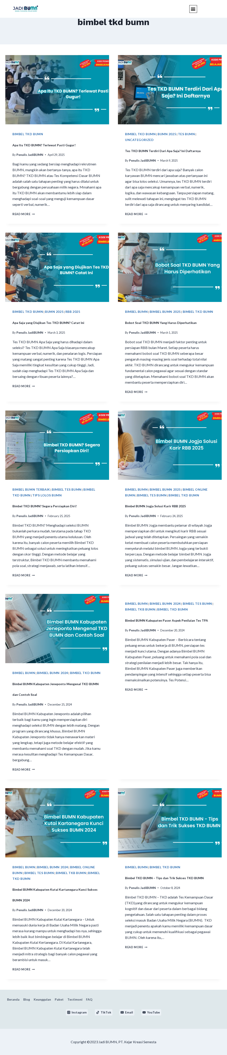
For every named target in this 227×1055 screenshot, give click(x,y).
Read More (23, 214)
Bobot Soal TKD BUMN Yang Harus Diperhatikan (161, 323)
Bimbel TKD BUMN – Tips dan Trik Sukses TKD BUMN (164, 878)
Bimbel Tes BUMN (66, 489)
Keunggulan (42, 999)
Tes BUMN (186, 134)
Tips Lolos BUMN (47, 495)
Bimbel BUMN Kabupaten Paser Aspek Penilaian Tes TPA (166, 620)
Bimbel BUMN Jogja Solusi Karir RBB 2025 (155, 506)
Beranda (13, 999)
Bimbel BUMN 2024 (52, 673)
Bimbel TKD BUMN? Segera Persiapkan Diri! (44, 506)
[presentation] (57, 89)
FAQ (89, 999)
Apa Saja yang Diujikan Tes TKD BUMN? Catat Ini (48, 323)
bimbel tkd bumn (27, 134)
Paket (59, 999)
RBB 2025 (72, 311)
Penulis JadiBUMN (29, 155)
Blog (26, 999)
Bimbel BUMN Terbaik (31, 489)
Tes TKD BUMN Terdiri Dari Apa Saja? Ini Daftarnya (163, 151)
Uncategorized (139, 140)
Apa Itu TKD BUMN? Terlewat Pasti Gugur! (44, 145)
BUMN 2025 (167, 134)
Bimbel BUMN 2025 (165, 311)
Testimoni (74, 999)
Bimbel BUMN (136, 311)
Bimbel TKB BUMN (140, 609)
